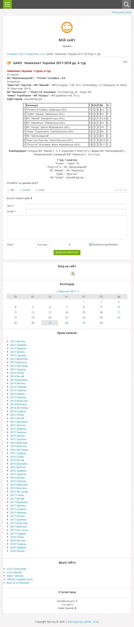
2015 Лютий (17, 418)
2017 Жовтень (18, 526)
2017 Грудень (18, 533)
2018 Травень (18, 544)
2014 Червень (18, 390)
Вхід (128, 12)
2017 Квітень (17, 505)
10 (118, 307)
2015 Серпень (18, 439)
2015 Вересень (19, 442)
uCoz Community (16, 568)
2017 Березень (19, 502)
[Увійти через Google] (73, 273)
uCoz (96, 621)
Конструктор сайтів (79, 621)
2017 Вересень (19, 523)
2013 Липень (17, 351)
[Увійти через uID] (61, 273)
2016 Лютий (17, 460)
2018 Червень (18, 547)
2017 (22, 54)
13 (50, 312)
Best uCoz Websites (18, 582)
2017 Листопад (19, 530)
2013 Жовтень (18, 362)
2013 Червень (18, 348)
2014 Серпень (18, 397)
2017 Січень (17, 495)
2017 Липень (17, 516)
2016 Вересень (19, 484)
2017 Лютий (17, 498)
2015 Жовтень (18, 446)
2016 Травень (18, 470)
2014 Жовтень (18, 404)
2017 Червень (18, 512)
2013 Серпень (18, 355)
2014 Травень (18, 386)
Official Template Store (20, 579)
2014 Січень (17, 372)
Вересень (33, 54)
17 (118, 312)
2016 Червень (18, 474)
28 (66, 322)
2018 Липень (17, 551)
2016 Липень (17, 477)
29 (83, 322)
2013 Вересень (19, 358)
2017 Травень (18, 509)
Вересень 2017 (67, 291)
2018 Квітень (17, 540)
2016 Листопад (19, 491)
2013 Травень (18, 345)
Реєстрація (118, 12)
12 (32, 312)
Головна (12, 54)
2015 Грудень (18, 453)
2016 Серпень (18, 481)
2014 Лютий (17, 376)
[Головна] (67, 32)
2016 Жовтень (18, 488)
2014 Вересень (19, 400)
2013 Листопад (19, 365)
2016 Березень (19, 463)
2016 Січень (17, 456)
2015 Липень (17, 435)
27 (43, 54)
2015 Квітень (17, 425)
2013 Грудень (18, 369)
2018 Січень (17, 537)
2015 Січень (17, 414)
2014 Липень (17, 393)
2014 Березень (19, 379)
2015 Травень (18, 428)
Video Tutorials (15, 575)
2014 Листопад (19, 407)
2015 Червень (18, 432)
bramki (26, 189)
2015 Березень (19, 421)
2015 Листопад (19, 449)
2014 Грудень (18, 411)
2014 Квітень (17, 383)
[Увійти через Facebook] (66, 273)
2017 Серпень (18, 519)
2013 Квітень (17, 341)
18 (15, 317)
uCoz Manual (14, 572)
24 (118, 317)
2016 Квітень (17, 467)
